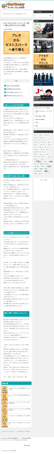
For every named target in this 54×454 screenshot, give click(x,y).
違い (36, 173)
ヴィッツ (37, 159)
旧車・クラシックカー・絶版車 (42, 107)
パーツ (49, 149)
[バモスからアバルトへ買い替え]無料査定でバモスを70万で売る (19, 389)
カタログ (44, 142)
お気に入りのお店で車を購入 (13, 85)
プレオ (14, 376)
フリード (38, 152)
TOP (10, 438)
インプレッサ (45, 139)
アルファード (43, 137)
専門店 (42, 163)
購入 (26, 376)
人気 (46, 161)
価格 (51, 161)
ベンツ (45, 151)
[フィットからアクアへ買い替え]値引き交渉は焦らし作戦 (19, 396)
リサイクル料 (38, 156)
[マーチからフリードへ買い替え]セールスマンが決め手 (19, 415)
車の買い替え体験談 (8, 29)
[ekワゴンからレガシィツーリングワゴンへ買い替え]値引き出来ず (19, 409)
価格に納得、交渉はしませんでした (15, 95)
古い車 (37, 163)
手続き (43, 166)
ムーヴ (43, 154)
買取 (37, 125)
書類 (42, 168)
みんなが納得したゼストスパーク (14, 92)
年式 (47, 163)
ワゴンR (51, 156)
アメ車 (37, 137)
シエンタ (37, 144)
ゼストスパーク (20, 376)
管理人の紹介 (27, 445)
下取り (9, 376)
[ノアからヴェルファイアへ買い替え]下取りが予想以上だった (24, 431)
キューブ (50, 142)
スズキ (50, 144)
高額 (41, 173)
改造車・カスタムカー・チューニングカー (44, 112)
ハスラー (37, 149)
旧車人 (37, 168)
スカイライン (44, 144)
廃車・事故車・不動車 (40, 116)
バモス (43, 149)
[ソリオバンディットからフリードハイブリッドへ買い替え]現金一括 (19, 402)
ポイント (37, 154)
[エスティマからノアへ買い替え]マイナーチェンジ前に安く (19, 423)
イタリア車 (38, 139)
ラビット (49, 154)
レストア (44, 156)
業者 (46, 168)
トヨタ (42, 147)
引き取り (37, 166)
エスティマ (38, 142)
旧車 (49, 166)
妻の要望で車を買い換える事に (14, 89)
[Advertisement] (44, 189)
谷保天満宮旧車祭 (39, 171)
